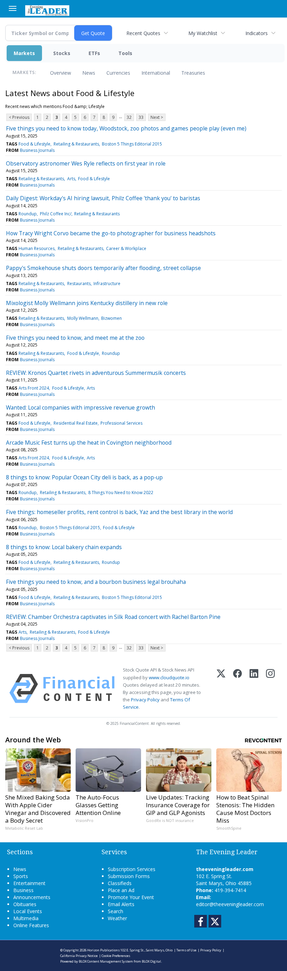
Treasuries (193, 72)
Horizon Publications (103, 950)
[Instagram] (270, 688)
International (155, 72)
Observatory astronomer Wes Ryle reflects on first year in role (86, 163)
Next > (156, 117)
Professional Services (121, 423)
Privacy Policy (145, 699)
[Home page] (47, 10)
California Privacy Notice (79, 955)
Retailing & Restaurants (76, 144)
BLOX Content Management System (106, 961)
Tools (125, 53)
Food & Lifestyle (34, 144)
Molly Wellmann (82, 318)
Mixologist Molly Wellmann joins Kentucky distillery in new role (87, 303)
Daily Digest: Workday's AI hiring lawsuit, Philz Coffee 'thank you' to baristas (103, 198)
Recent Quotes (143, 33)
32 (129, 117)
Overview (60, 72)
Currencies (118, 72)
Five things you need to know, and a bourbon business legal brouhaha (96, 582)
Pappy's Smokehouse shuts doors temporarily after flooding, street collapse (103, 268)
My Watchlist (202, 33)
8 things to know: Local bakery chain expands (64, 547)
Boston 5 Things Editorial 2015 (132, 144)
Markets (24, 53)
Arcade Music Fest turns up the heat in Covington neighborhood (89, 442)
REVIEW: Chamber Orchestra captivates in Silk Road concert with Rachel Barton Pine (113, 617)
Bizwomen (111, 318)
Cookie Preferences (116, 955)
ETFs (94, 53)
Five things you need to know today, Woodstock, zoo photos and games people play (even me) (126, 128)
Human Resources (37, 248)
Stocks (61, 53)
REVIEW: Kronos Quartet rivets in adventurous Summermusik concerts (96, 373)
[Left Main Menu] (12, 8)
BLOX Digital (151, 961)
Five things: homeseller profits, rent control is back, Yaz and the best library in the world (119, 512)
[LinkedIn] (254, 688)
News (88, 72)
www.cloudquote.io (169, 677)
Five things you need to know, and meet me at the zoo (75, 338)
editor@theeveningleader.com (230, 904)
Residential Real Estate (76, 423)
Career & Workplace (126, 248)
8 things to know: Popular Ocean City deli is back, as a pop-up (84, 477)
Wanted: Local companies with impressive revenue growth (80, 407)
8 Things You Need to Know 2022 (120, 492)
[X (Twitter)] (221, 688)
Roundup (28, 214)
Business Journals (37, 150)
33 (141, 117)
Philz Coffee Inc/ (55, 214)
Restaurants (79, 283)
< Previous (19, 117)
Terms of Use (186, 950)
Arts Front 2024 (34, 388)
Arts (71, 179)
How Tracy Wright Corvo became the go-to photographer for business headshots (111, 233)
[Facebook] (237, 688)
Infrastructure (106, 283)
